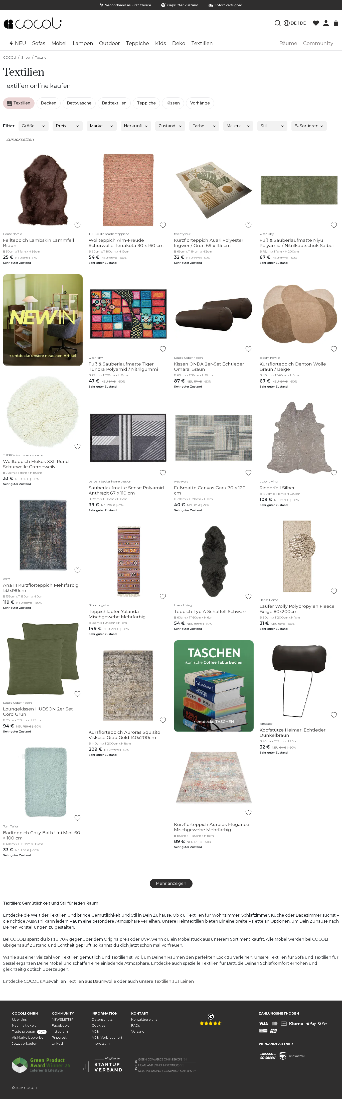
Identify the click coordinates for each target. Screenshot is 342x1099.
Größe (28, 126)
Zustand (167, 126)
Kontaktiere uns (144, 1019)
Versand (137, 1031)
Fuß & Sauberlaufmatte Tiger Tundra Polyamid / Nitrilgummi (123, 366)
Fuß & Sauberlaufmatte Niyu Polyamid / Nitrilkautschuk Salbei (296, 242)
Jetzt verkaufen (24, 1043)
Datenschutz (102, 1019)
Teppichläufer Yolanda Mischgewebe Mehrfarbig (117, 614)
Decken (48, 103)
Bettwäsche (79, 103)
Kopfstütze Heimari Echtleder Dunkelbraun (292, 732)
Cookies (98, 1025)
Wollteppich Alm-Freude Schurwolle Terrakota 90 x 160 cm (126, 242)
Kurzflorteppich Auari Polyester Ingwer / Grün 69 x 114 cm (208, 242)
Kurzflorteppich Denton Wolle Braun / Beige (293, 366)
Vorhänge (200, 103)
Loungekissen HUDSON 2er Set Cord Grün (38, 711)
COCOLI (9, 57)
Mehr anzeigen (171, 883)
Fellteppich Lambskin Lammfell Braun (38, 242)
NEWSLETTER (63, 1019)
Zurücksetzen (20, 139)
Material (235, 126)
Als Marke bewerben (29, 1037)
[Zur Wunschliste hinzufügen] (77, 225)
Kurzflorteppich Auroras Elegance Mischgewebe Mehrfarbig (211, 827)
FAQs (135, 1025)
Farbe (198, 126)
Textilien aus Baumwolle (91, 981)
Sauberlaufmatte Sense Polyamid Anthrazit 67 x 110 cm (126, 490)
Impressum (101, 1043)
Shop (25, 57)
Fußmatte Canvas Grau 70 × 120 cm (210, 490)
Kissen (173, 103)
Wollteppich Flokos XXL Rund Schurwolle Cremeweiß (36, 464)
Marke (96, 126)
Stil (264, 126)
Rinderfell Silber (277, 487)
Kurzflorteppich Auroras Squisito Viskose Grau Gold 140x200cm (124, 734)
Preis (61, 126)
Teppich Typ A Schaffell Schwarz (210, 611)
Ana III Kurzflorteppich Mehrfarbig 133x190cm (41, 587)
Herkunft (133, 126)
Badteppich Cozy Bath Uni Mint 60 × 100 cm (41, 835)
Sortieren (308, 126)
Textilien (42, 57)
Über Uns (19, 1019)
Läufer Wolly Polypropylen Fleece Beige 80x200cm (297, 608)
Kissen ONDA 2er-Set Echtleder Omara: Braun (209, 366)
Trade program (28, 1031)
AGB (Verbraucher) (107, 1037)
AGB (95, 1031)
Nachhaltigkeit (24, 1025)
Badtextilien (114, 103)
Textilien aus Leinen (174, 981)
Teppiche (146, 103)
